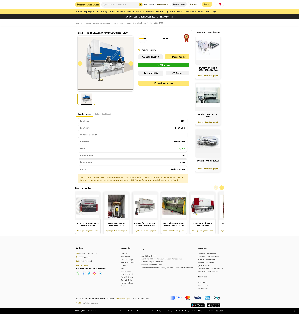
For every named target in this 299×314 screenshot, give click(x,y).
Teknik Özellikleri (103, 114)
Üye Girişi (193, 4)
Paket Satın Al (162, 4)
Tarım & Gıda (190, 11)
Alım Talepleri (149, 4)
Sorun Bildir (152, 73)
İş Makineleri (148, 11)
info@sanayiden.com (88, 253)
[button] (130, 63)
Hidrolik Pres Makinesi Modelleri (98, 23)
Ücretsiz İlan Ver (179, 4)
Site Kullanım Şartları (124, 299)
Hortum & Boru (204, 11)
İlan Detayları (84, 114)
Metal (138, 11)
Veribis (79, 303)
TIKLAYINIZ (219, 311)
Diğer (214, 11)
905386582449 (85, 261)
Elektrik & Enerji (161, 11)
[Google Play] (198, 308)
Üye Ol (206, 4)
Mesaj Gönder (179, 57)
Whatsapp (165, 65)
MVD (165, 38)
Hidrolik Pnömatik (117, 11)
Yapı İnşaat (89, 11)
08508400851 (84, 257)
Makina (79, 11)
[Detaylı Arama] (140, 4)
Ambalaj (130, 11)
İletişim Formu (82, 266)
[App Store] (213, 308)
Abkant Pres (118, 23)
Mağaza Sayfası (165, 83)
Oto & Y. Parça (102, 11)
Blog (142, 249)
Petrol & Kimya (176, 11)
